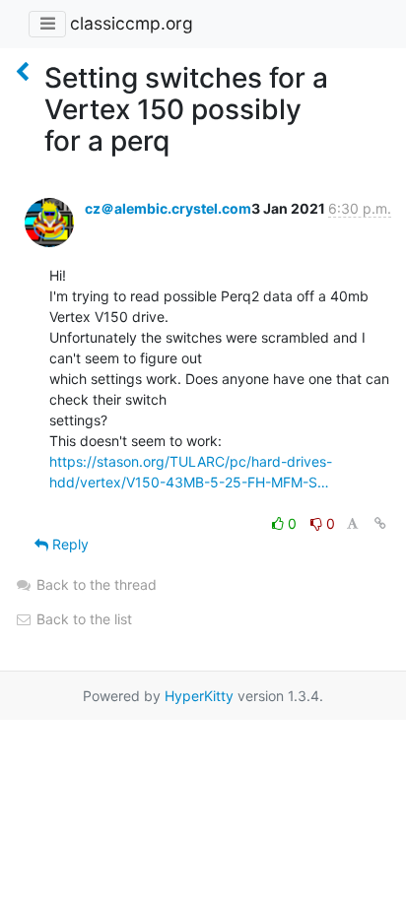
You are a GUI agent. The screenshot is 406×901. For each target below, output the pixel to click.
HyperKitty (199, 695)
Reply (68, 544)
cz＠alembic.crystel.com (168, 208)
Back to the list (82, 619)
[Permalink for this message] (380, 523)
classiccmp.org (131, 23)
